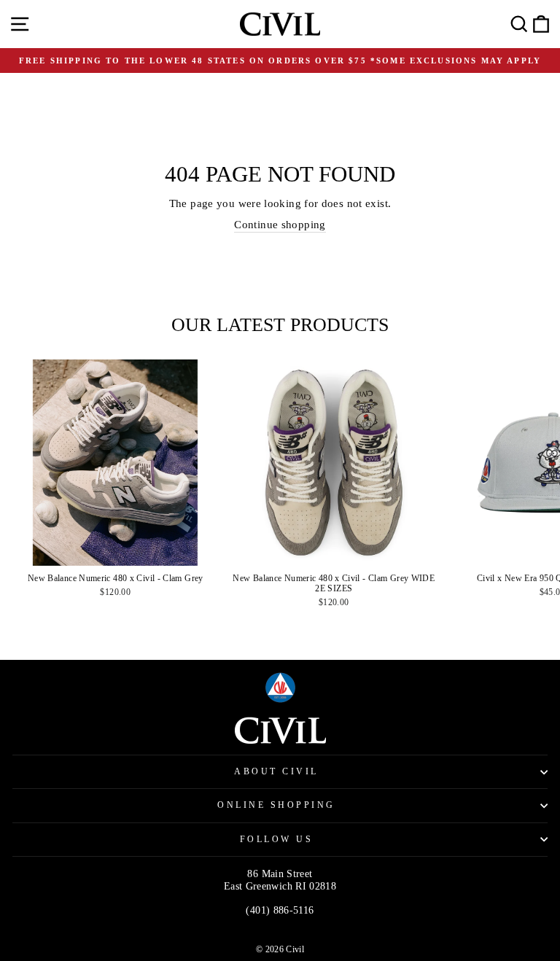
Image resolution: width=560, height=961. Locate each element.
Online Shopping (276, 805)
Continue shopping (279, 224)
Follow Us (277, 839)
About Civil (276, 772)
